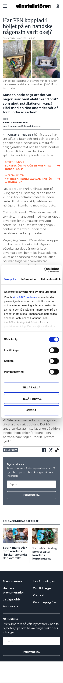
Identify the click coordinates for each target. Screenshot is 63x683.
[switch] (54, 350)
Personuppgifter (45, 602)
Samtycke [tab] (10, 279)
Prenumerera (12, 581)
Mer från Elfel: (28, 179)
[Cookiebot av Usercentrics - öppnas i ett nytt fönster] (44, 269)
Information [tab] (28, 279)
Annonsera (10, 606)
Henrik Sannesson (15, 122)
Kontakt (38, 595)
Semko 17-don (28, 166)
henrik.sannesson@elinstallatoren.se (22, 126)
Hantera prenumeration (13, 590)
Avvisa (31, 410)
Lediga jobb (11, 599)
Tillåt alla (32, 387)
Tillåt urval (31, 398)
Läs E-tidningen (44, 581)
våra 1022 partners (25, 297)
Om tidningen (42, 588)
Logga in (58, 6)
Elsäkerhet (10, 450)
